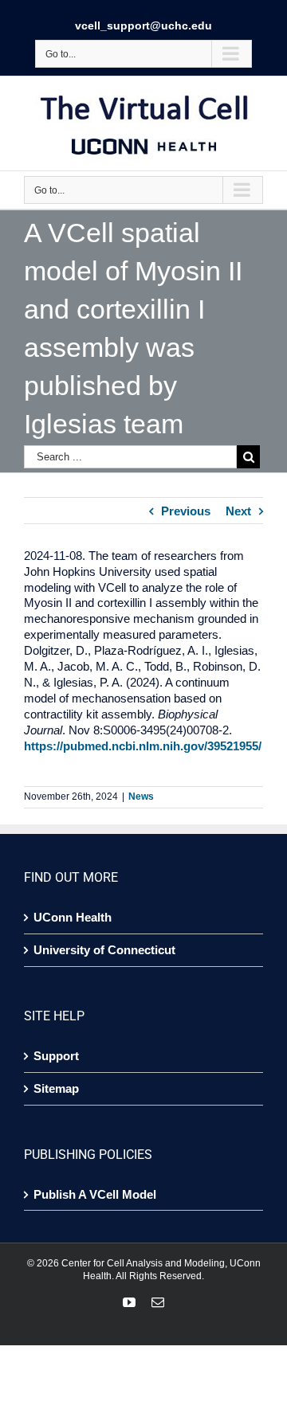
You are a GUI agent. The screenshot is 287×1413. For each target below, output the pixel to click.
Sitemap (56, 1088)
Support (56, 1056)
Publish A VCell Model (94, 1194)
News (141, 796)
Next (238, 511)
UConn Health (72, 917)
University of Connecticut (104, 950)
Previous (185, 511)
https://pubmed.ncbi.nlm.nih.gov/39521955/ (142, 746)
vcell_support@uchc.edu (143, 25)
